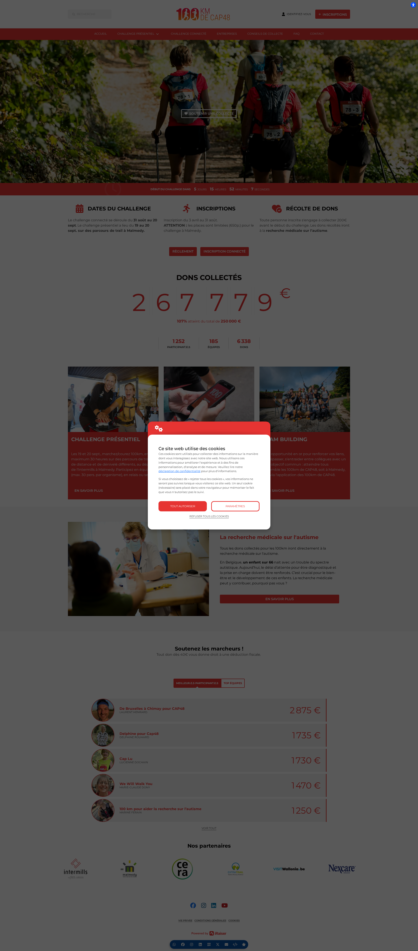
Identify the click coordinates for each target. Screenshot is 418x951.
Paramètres (235, 506)
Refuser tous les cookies (209, 516)
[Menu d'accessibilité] (413, 4)
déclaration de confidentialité (179, 471)
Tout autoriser (182, 506)
